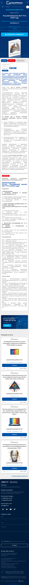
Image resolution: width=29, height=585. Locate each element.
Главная (2, 6)
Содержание (11, 60)
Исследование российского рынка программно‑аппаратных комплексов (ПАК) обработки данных (14, 343)
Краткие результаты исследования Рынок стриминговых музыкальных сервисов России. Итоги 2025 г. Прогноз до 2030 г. (14, 411)
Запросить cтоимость (15, 34)
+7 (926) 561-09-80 (9, 320)
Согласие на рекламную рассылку (9, 567)
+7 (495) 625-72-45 (6, 498)
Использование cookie (6, 559)
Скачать (15, 28)
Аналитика (8, 6)
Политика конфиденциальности (8, 558)
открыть (14, 365)
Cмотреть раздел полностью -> (20, 476)
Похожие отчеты (20, 60)
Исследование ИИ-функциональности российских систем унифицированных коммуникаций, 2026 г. (14, 446)
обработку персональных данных (17, 541)
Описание (4, 60)
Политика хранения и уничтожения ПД (9, 563)
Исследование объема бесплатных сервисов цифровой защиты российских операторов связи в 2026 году (14, 377)
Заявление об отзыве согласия (8, 566)
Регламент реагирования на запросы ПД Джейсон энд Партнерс (13, 561)
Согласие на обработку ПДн (7, 564)
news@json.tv (14, 23)
